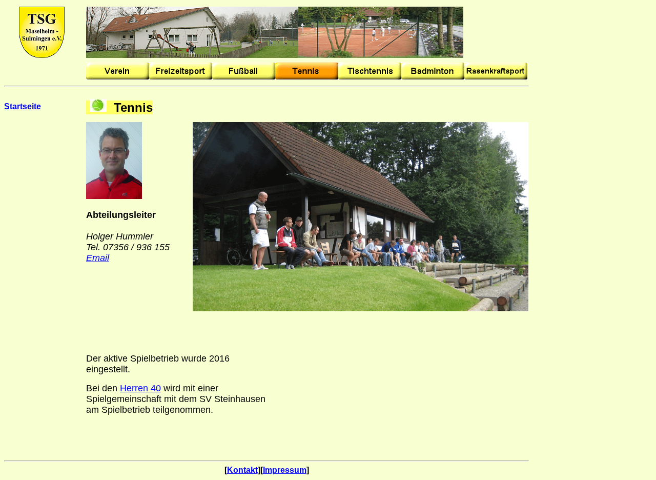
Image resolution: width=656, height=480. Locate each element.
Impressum (284, 470)
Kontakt (242, 470)
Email (97, 258)
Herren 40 (140, 388)
